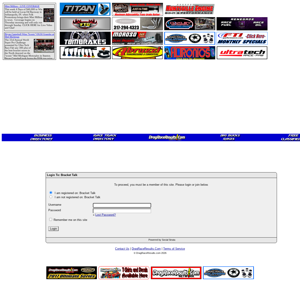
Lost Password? (105, 214)
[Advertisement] (18, 159)
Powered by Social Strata (161, 239)
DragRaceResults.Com (146, 248)
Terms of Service (174, 248)
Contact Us (122, 248)
